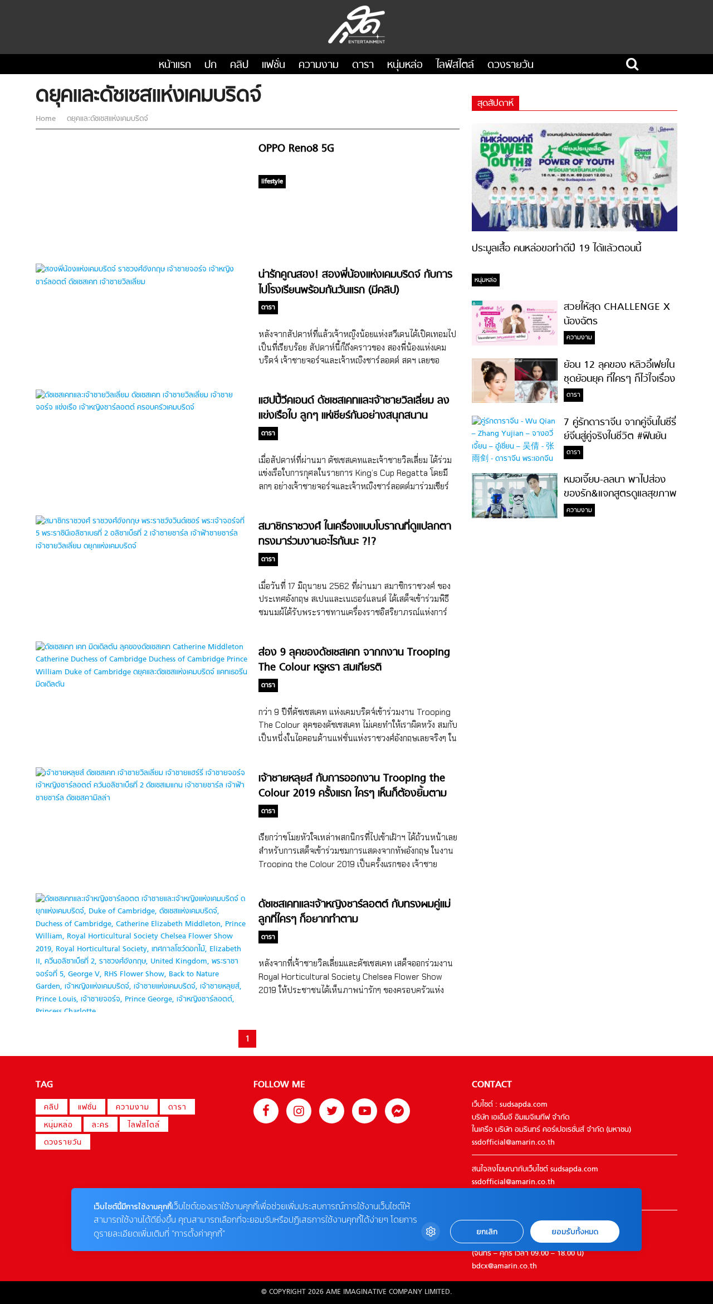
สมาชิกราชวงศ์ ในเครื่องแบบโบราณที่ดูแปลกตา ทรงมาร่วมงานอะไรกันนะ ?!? (354, 534)
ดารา (363, 65)
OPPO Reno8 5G (296, 149)
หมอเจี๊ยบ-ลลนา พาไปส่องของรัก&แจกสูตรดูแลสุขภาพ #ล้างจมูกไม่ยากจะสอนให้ (620, 494)
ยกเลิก (486, 1232)
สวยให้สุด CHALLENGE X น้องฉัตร (617, 314)
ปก (210, 65)
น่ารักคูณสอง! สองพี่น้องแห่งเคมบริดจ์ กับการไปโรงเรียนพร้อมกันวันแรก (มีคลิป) (355, 282)
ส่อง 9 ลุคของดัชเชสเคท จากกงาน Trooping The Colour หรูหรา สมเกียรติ (354, 660)
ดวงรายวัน (510, 65)
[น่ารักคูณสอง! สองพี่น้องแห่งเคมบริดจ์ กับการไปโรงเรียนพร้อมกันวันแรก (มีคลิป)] (141, 282)
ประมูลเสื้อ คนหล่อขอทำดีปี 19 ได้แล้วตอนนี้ (556, 248)
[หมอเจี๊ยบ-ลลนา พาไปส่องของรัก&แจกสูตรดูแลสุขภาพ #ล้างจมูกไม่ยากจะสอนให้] (515, 516)
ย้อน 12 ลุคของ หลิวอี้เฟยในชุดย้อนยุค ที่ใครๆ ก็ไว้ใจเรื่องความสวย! (619, 379)
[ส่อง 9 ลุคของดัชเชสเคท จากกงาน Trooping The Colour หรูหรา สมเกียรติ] (141, 684)
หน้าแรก (175, 65)
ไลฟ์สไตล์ (455, 65)
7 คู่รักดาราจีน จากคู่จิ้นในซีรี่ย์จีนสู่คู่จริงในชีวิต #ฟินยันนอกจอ (620, 437)
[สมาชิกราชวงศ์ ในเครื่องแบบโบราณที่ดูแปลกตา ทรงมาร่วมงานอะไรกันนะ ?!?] (141, 546)
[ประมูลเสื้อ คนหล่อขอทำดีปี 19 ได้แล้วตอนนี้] (574, 229)
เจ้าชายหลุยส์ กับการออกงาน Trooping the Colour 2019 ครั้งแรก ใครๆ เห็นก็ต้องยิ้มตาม (352, 786)
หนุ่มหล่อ (405, 65)
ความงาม (319, 65)
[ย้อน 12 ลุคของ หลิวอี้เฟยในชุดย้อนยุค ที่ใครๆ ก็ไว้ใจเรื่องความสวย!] (515, 401)
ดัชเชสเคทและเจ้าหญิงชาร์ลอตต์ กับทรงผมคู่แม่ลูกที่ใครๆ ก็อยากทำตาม (354, 912)
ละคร (100, 1125)
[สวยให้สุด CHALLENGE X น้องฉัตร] (515, 343)
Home (47, 119)
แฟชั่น (273, 65)
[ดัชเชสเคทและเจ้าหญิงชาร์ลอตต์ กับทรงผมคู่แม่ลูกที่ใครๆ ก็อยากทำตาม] (141, 1012)
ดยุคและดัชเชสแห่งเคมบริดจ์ (106, 119)
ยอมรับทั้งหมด (574, 1232)
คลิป (239, 65)
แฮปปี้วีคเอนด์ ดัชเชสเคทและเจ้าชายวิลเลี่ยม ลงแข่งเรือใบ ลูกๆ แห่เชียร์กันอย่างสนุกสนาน (354, 408)
